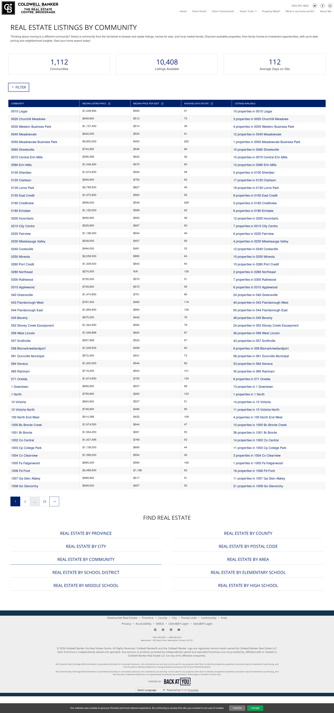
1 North (16, 394)
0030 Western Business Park (31, 126)
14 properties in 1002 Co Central (256, 440)
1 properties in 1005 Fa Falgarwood (258, 463)
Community (208, 618)
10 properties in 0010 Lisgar (252, 111)
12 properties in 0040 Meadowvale (257, 134)
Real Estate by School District (85, 572)
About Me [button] (325, 11)
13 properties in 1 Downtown (253, 386)
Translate (193, 690)
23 (44, 501)
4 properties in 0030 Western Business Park (263, 126)
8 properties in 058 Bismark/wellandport (261, 348)
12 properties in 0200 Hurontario (255, 218)
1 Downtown (19, 386)
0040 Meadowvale (24, 134)
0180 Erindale (20, 210)
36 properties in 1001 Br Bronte (255, 432)
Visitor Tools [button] (247, 11)
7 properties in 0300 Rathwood (254, 279)
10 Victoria (18, 401)
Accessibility (143, 624)
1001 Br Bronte (21, 432)
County (162, 618)
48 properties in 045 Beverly (252, 317)
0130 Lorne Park (22, 187)
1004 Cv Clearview (24, 455)
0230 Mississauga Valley (28, 241)
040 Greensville (22, 294)
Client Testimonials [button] (223, 11)
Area (224, 618)
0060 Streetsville (22, 149)
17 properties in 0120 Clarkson (254, 180)
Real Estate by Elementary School (248, 572)
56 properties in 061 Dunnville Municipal (261, 356)
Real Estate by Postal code (248, 546)
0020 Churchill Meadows (28, 118)
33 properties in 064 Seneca (253, 363)
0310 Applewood (22, 287)
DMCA (160, 624)
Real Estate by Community (85, 559)
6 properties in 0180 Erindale (253, 210)
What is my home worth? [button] (300, 11)
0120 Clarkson (21, 180)
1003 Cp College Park (26, 447)
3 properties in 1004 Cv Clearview (257, 455)
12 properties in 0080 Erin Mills (254, 164)
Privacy (126, 624)
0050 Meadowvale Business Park (34, 141)
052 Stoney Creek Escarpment (32, 325)
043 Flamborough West (27, 302)
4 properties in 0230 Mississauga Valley (260, 241)
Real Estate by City (86, 546)
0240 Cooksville (22, 248)
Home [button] (183, 11)
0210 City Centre (23, 226)
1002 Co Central (22, 440)
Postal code (189, 618)
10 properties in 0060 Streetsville (256, 149)
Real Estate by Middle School (85, 585)
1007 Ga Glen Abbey (25, 478)
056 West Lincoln (23, 333)
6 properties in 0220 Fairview (253, 233)
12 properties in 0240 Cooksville (255, 248)
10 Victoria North (23, 409)
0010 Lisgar (19, 111)
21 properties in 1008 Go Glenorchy (258, 486)
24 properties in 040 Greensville (255, 294)
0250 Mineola (20, 256)
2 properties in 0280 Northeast (254, 271)
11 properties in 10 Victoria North (256, 409)
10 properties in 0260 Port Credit (256, 264)
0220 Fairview (21, 233)
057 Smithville (21, 340)
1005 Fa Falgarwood (25, 463)
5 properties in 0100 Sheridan (254, 172)
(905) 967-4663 (300, 5)
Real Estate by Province (86, 533)
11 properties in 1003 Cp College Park (259, 447)
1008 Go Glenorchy (24, 486)
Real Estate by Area (248, 559)
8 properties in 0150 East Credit (255, 195)
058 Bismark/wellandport (28, 348)
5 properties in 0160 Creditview (255, 203)
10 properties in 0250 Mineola (254, 256)
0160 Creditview (22, 203)
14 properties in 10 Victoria (252, 401)
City (174, 618)
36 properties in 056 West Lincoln (256, 333)
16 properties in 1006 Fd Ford (254, 470)
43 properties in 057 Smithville (254, 340)
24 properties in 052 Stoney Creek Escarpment (266, 325)
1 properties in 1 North (249, 394)
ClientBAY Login (178, 624)
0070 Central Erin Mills (27, 157)
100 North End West (25, 417)
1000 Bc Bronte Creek (26, 424)
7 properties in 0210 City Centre (255, 226)
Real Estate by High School (248, 585)
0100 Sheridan (21, 172)
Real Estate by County (248, 533)
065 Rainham (20, 371)
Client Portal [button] (199, 11)
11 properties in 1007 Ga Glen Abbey (259, 478)
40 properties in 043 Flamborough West (260, 302)
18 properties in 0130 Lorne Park (256, 187)
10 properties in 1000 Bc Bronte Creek (260, 424)
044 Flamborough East (27, 310)
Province (147, 618)
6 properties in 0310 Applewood (255, 287)
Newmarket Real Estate (122, 618)
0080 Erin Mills (21, 164)
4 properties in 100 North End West (257, 417)
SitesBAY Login (202, 624)
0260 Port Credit (22, 264)
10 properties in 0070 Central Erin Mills (260, 157)
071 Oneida (19, 378)
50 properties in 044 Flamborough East (260, 310)
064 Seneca (19, 363)
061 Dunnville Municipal (27, 356)
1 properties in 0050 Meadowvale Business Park (266, 141)
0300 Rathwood (22, 279)
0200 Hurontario (22, 218)
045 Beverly (19, 317)
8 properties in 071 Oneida (251, 378)
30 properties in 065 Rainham (254, 371)
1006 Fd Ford (20, 470)
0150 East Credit (22, 195)
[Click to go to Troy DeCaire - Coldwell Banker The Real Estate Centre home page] (30, 7)
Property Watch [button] (271, 11)
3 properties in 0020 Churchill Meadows (260, 118)
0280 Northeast (22, 271)
